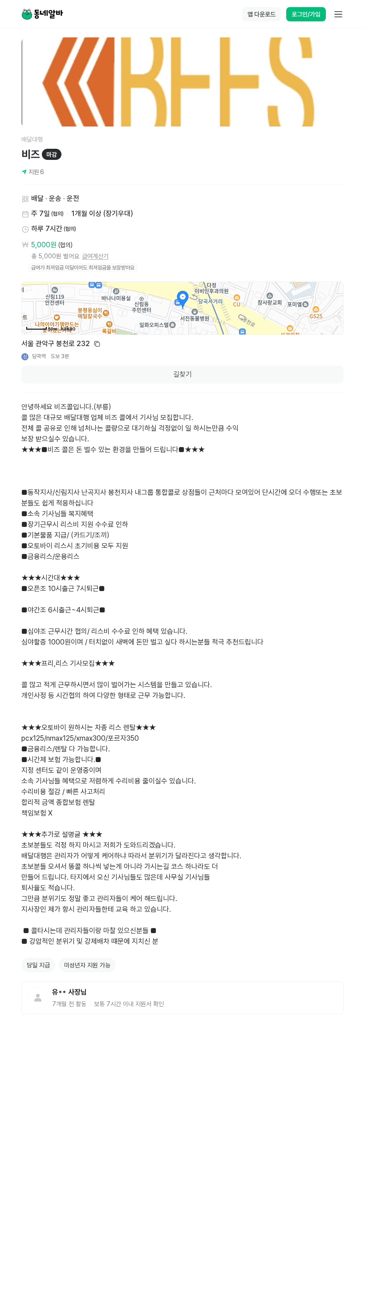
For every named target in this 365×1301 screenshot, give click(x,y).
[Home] (42, 14)
